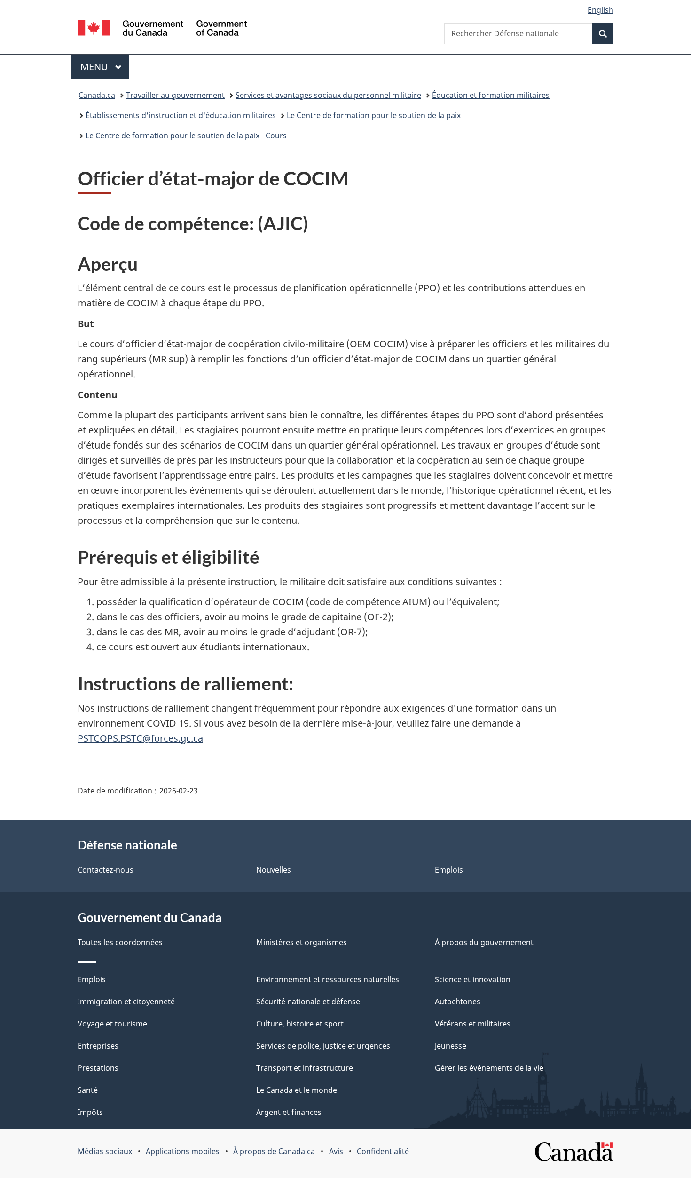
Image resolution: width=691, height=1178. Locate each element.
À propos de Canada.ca (274, 1151)
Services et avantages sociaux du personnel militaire (328, 95)
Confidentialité (383, 1151)
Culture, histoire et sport (300, 1023)
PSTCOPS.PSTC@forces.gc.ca (140, 738)
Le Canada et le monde (296, 1090)
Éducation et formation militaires (491, 95)
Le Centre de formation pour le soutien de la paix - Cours (186, 135)
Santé (88, 1090)
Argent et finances (289, 1112)
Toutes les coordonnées (120, 942)
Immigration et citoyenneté (126, 1001)
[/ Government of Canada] (162, 29)
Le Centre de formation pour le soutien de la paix (374, 115)
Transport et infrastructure (304, 1068)
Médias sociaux (105, 1151)
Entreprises (98, 1046)
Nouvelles (273, 870)
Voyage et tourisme (112, 1023)
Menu (104, 66)
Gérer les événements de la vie (489, 1068)
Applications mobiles (183, 1151)
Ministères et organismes (301, 942)
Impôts (90, 1112)
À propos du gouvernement (484, 942)
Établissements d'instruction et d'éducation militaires (181, 115)
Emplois (449, 870)
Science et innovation (472, 979)
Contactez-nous (105, 870)
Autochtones (457, 1001)
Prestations (98, 1068)
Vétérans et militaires (472, 1023)
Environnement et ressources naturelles (327, 979)
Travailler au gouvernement (175, 95)
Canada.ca (97, 95)
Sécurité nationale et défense (308, 1001)
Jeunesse (450, 1046)
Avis (336, 1151)
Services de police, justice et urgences (323, 1046)
